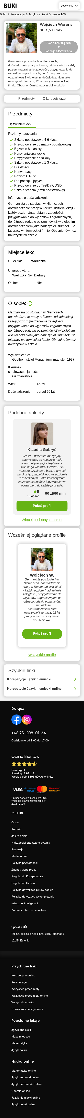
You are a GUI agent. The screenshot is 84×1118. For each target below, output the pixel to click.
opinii (25, 776)
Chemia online (20, 1090)
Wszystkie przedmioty (25, 989)
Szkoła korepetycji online (27, 1009)
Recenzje (17, 849)
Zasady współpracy (23, 869)
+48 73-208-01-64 (28, 733)
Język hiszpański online (26, 1084)
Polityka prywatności (24, 862)
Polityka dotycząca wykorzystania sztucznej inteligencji (32, 900)
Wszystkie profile (42, 655)
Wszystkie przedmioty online (29, 995)
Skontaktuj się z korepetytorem (58, 47)
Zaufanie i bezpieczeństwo (28, 910)
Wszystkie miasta (22, 1002)
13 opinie (33, 496)
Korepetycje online (23, 975)
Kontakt (16, 829)
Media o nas (19, 856)
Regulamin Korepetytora (27, 876)
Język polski (19, 1050)
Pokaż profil (42, 506)
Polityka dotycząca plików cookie (32, 889)
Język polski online (23, 1104)
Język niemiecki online (25, 1097)
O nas (15, 822)
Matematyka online (23, 1070)
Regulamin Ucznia (23, 883)
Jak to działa (19, 835)
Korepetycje (19, 982)
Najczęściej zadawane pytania (30, 842)
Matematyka (19, 1043)
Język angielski (21, 1029)
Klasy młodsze (20, 1036)
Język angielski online (25, 1077)
